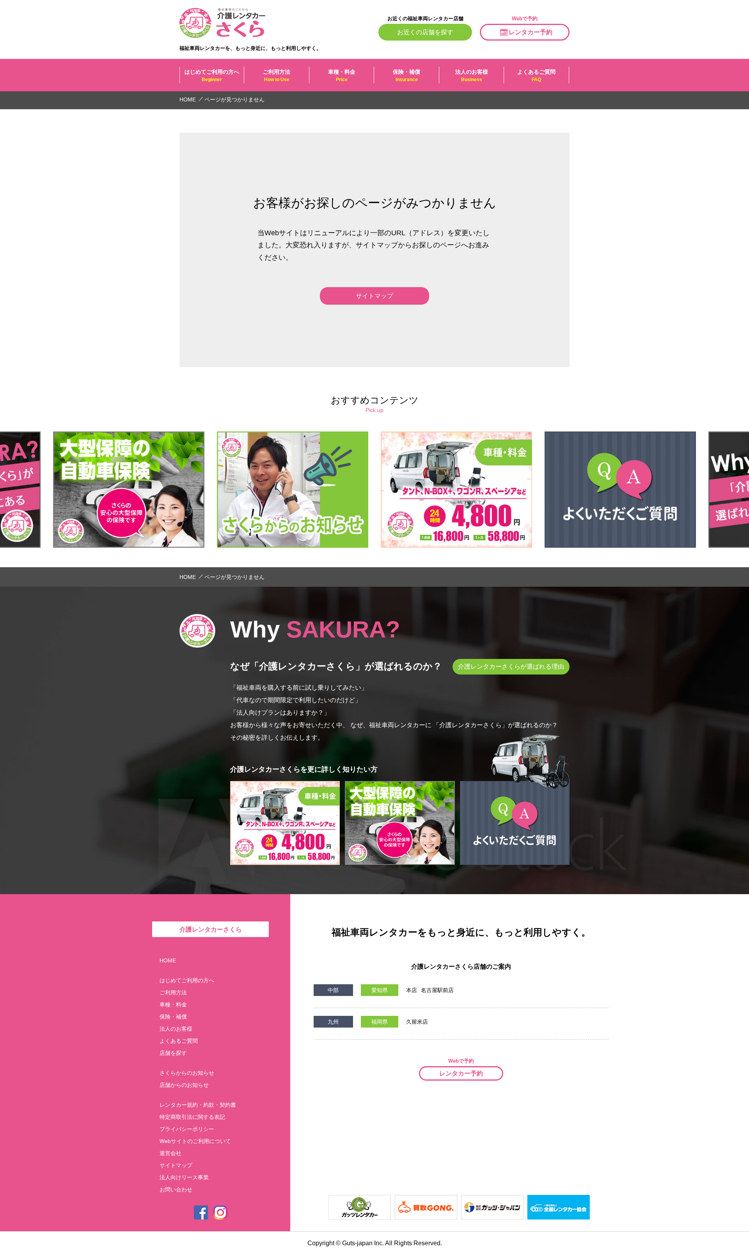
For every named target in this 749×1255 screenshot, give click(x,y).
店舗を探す (173, 1053)
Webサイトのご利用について (195, 1141)
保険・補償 (406, 75)
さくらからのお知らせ (187, 1073)
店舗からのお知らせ (184, 1085)
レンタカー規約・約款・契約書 (198, 1105)
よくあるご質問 (536, 75)
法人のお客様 (471, 75)
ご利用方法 (276, 75)
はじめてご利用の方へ (212, 75)
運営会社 (170, 1153)
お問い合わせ (176, 1189)
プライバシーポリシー (187, 1129)
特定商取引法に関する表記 (192, 1117)
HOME (168, 960)
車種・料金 (341, 75)
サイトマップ (176, 1165)
